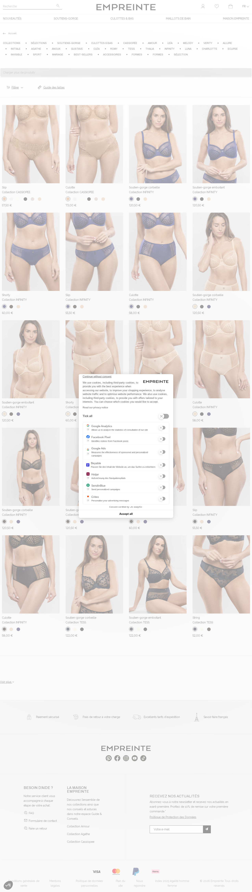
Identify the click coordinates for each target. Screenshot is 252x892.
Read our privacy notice (95, 407)
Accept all (126, 513)
